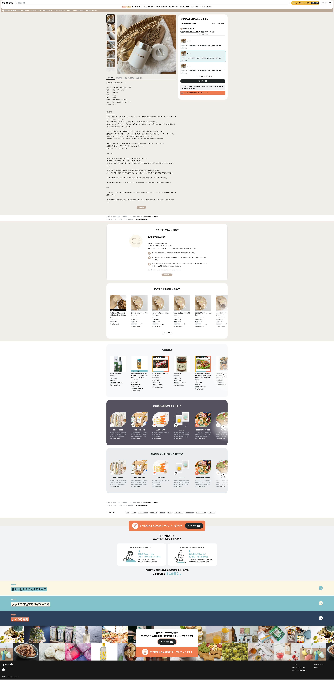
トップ (108, 216)
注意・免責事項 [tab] (129, 78)
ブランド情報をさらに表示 (203, 34)
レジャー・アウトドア (196, 6)
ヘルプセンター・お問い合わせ (299, 670)
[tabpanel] (141, 145)
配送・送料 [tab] (139, 78)
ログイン (324, 3)
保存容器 (125, 216)
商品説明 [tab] (110, 78)
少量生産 (151, 270)
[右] (223, 315)
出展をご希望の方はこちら (298, 667)
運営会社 (316, 667)
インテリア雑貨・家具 (161, 6)
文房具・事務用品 (184, 6)
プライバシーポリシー (319, 664)
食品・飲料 (135, 6)
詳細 (213, 31)
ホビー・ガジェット (207, 6)
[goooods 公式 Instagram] (3, 669)
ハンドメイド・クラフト (166, 270)
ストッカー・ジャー (135, 216)
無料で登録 (114, 321)
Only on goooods (177, 270)
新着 (129, 6)
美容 (140, 6)
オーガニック (157, 270)
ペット (177, 6)
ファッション (171, 6)
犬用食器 (130, 219)
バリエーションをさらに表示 (204, 76)
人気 (125, 6)
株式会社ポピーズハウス (192, 32)
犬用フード (122, 219)
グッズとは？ (295, 664)
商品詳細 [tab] (119, 78)
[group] (194, 526)
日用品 (145, 6)
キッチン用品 (151, 6)
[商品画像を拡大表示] (146, 44)
